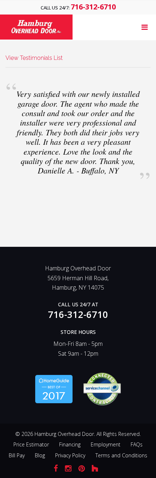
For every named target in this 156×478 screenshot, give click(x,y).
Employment (105, 444)
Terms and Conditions (121, 455)
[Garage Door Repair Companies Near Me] (54, 388)
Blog (40, 455)
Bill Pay (17, 455)
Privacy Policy (70, 455)
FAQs (137, 444)
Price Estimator (31, 444)
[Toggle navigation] (144, 27)
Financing (70, 444)
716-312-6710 (93, 7)
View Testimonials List (34, 57)
